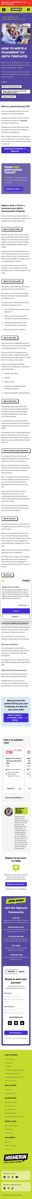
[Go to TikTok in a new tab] (12, 1177)
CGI (8, 766)
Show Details (22, 605)
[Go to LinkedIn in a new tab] (4, 1177)
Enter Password (9, 1007)
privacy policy (12, 596)
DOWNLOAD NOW (12, 189)
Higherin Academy (10, 1145)
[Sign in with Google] (10, 1023)
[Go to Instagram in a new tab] (8, 1177)
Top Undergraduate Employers (14, 1077)
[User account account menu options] (29, 9)
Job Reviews (9, 1063)
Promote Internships (11, 1102)
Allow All (16, 611)
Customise (15, 616)
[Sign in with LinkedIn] (16, 1023)
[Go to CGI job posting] (14, 752)
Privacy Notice (23, 1038)
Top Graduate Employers (12, 1073)
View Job (10, 789)
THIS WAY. (11, 4)
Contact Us (8, 1090)
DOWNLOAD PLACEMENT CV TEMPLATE (15, 150)
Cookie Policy (9, 1133)
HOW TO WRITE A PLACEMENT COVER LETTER (15, 717)
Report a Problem (10, 1093)
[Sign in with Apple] (22, 1023)
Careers (7, 1149)
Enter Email (8, 993)
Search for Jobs (9, 1059)
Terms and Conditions (11, 1126)
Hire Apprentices (10, 1106)
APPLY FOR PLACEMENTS (13, 798)
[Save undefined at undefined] (20, 789)
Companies (8, 1066)
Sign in (24, 889)
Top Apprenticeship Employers (14, 1070)
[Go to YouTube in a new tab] (17, 1177)
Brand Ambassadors (11, 1113)
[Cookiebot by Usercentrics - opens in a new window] (22, 581)
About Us (8, 1142)
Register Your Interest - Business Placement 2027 (13, 761)
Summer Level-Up (10, 1081)
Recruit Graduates (10, 1109)
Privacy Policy (9, 1129)
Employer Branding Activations (14, 1117)
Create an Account (15, 884)
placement (24, 120)
